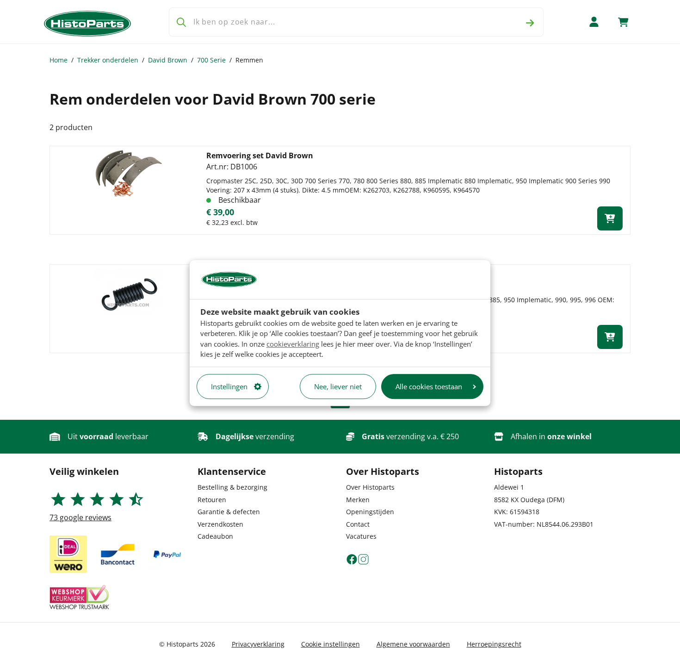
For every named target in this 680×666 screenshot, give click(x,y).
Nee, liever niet (338, 386)
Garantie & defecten (229, 511)
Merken (358, 499)
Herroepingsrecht (494, 644)
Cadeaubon (215, 536)
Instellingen (229, 386)
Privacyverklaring (258, 644)
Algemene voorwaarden (413, 644)
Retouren (212, 499)
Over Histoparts (370, 487)
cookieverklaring (292, 344)
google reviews (80, 517)
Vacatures (361, 536)
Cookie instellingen (330, 644)
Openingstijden (370, 511)
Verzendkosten (220, 524)
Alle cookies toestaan (429, 386)
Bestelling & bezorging (232, 487)
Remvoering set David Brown (259, 155)
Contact (358, 524)
